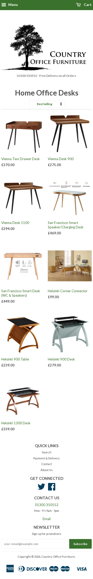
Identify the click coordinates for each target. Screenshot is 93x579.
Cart (87, 4)
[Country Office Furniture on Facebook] (52, 488)
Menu (12, 4)
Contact (46, 464)
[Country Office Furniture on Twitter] (41, 488)
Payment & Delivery (46, 458)
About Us (47, 470)
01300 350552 (46, 505)
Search (46, 452)
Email (47, 519)
